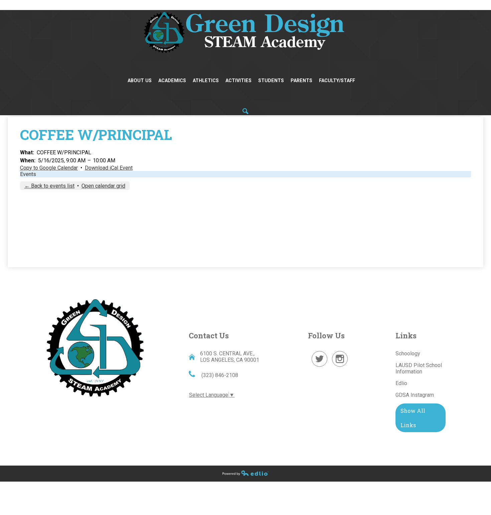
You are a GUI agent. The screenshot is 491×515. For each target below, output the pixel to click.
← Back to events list (49, 186)
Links (406, 335)
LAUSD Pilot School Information (418, 368)
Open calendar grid (103, 186)
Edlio (401, 383)
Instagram (340, 366)
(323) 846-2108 (219, 375)
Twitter (319, 366)
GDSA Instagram (414, 395)
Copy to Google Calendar (49, 168)
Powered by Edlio (245, 473)
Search (245, 111)
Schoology (407, 353)
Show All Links (412, 417)
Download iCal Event (109, 168)
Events (28, 174)
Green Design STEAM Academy (95, 346)
